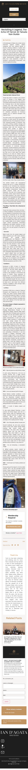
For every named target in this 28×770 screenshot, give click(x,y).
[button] (14, 25)
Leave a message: (8, 683)
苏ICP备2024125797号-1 (14, 764)
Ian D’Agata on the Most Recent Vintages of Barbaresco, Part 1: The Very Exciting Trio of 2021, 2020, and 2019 (13, 639)
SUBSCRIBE (14, 9)
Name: (5, 690)
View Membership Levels (14, 526)
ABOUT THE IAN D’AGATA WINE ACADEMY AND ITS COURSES (12, 661)
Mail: (4, 695)
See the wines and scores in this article (12, 721)
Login (14, 14)
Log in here (19, 533)
